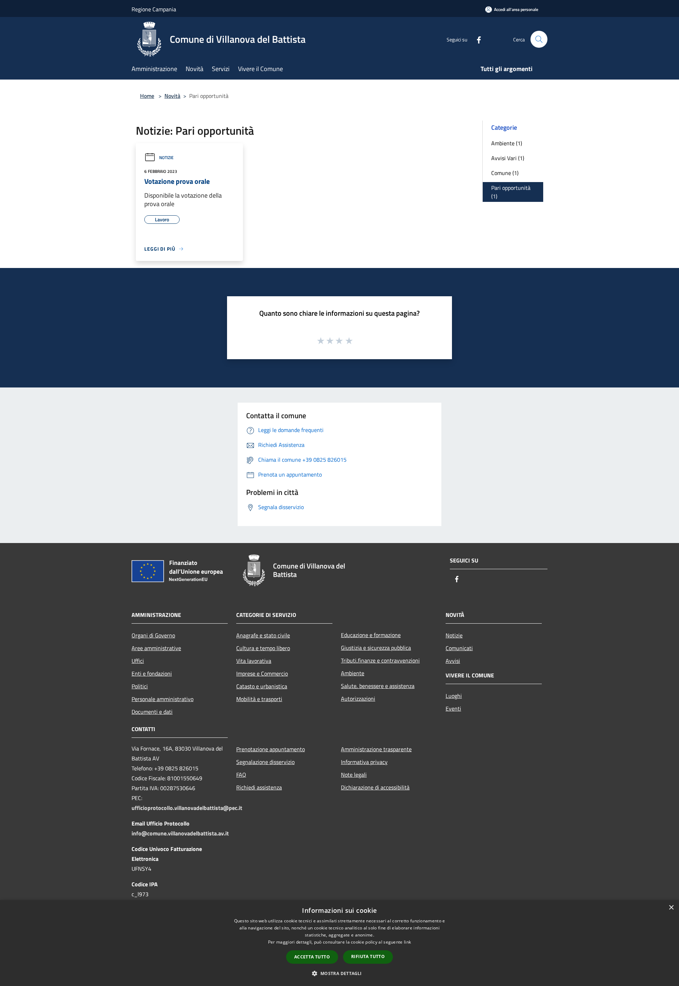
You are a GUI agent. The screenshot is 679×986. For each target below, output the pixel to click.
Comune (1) (504, 173)
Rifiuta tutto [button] (368, 956)
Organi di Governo (153, 635)
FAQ (241, 774)
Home (147, 96)
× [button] (671, 907)
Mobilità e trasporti (259, 699)
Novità (172, 96)
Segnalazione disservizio (265, 762)
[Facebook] (476, 39)
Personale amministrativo (162, 699)
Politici (140, 686)
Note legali (354, 774)
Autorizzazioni (358, 698)
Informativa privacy (364, 762)
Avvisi (453, 661)
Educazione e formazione (371, 635)
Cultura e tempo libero (263, 648)
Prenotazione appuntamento (270, 749)
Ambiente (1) (506, 143)
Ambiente (352, 673)
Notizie (166, 157)
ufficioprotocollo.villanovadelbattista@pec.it (187, 808)
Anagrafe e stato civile (263, 635)
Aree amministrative (156, 648)
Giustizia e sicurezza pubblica (376, 647)
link (407, 942)
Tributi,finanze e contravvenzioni (380, 660)
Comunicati (459, 648)
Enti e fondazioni (152, 673)
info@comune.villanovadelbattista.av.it (180, 833)
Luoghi (454, 696)
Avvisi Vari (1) (507, 158)
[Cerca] (538, 39)
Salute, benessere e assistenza (377, 686)
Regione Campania (154, 9)
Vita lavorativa (253, 661)
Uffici (138, 661)
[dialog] (339, 943)
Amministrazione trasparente (376, 749)
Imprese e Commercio (262, 673)
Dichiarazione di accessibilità (375, 787)
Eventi (453, 708)
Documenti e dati (152, 711)
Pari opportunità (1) (510, 191)
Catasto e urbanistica (261, 686)
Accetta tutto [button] (312, 957)
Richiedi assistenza (259, 787)
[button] (339, 973)
